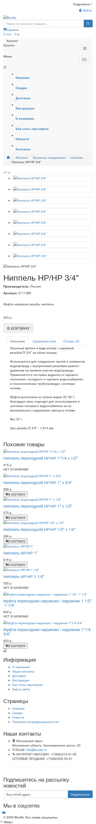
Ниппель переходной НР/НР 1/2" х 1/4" (39, 529)
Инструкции (20, 680)
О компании (21, 667)
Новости (18, 717)
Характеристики (44, 341)
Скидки (17, 713)
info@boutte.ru (36, 749)
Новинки (18, 708)
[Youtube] (3, 812)
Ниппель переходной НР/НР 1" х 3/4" (37, 482)
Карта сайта (21, 689)
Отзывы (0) (71, 341)
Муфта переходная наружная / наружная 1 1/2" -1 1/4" (47, 603)
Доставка (18, 675)
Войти (87, 10)
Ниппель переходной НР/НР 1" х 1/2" (37, 506)
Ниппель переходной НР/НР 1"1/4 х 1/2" (40, 458)
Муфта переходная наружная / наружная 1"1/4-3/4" (47, 631)
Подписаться (80, 794)
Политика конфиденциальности (35, 721)
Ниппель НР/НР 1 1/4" (23, 576)
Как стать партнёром (27, 684)
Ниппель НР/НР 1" (20, 553)
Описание (17, 341)
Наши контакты (23, 671)
